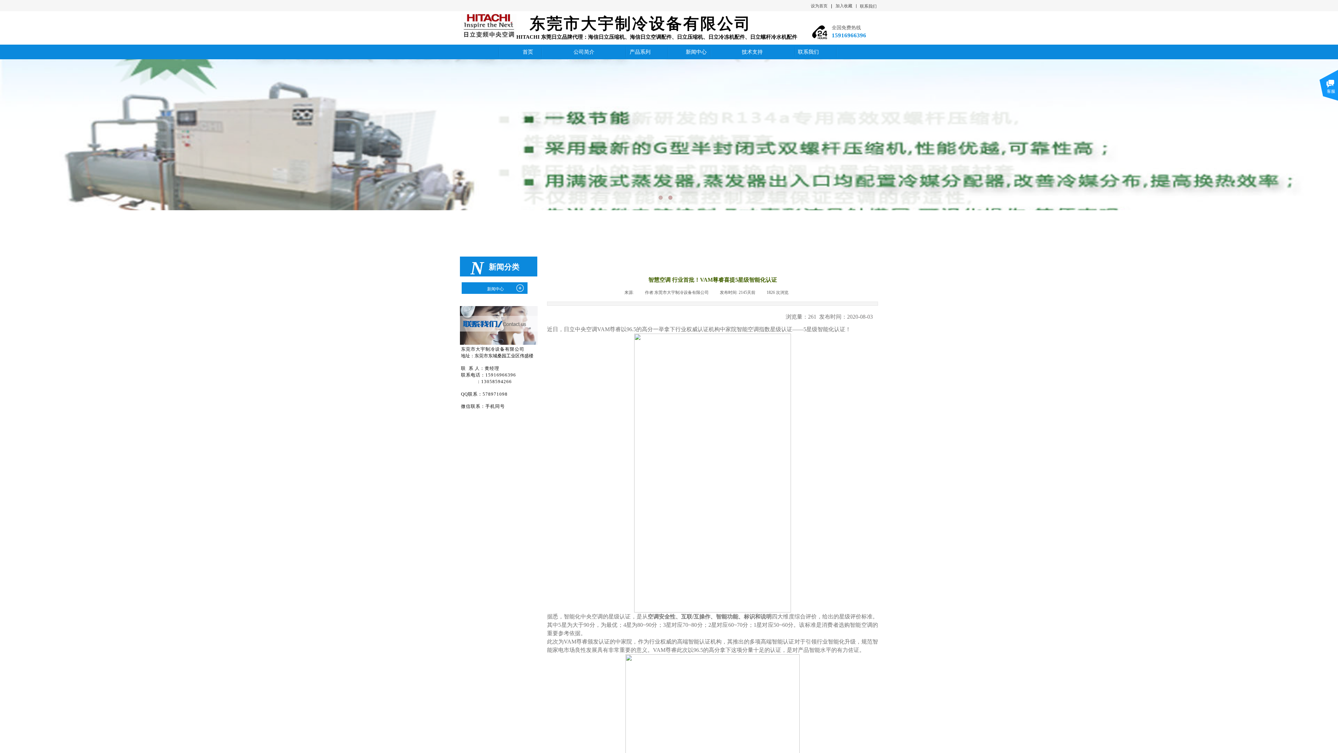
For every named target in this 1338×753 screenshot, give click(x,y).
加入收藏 (844, 5)
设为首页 (819, 5)
